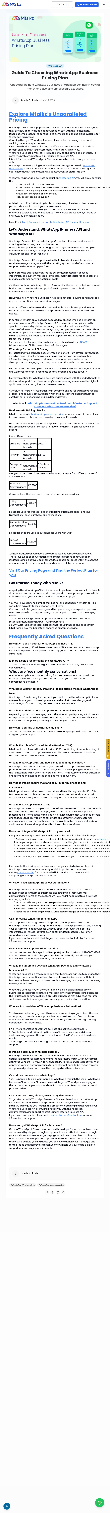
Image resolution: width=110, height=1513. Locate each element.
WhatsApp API (55, 65)
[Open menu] (104, 4)
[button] (108, 749)
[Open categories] (6, 1506)
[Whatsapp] (99, 1502)
